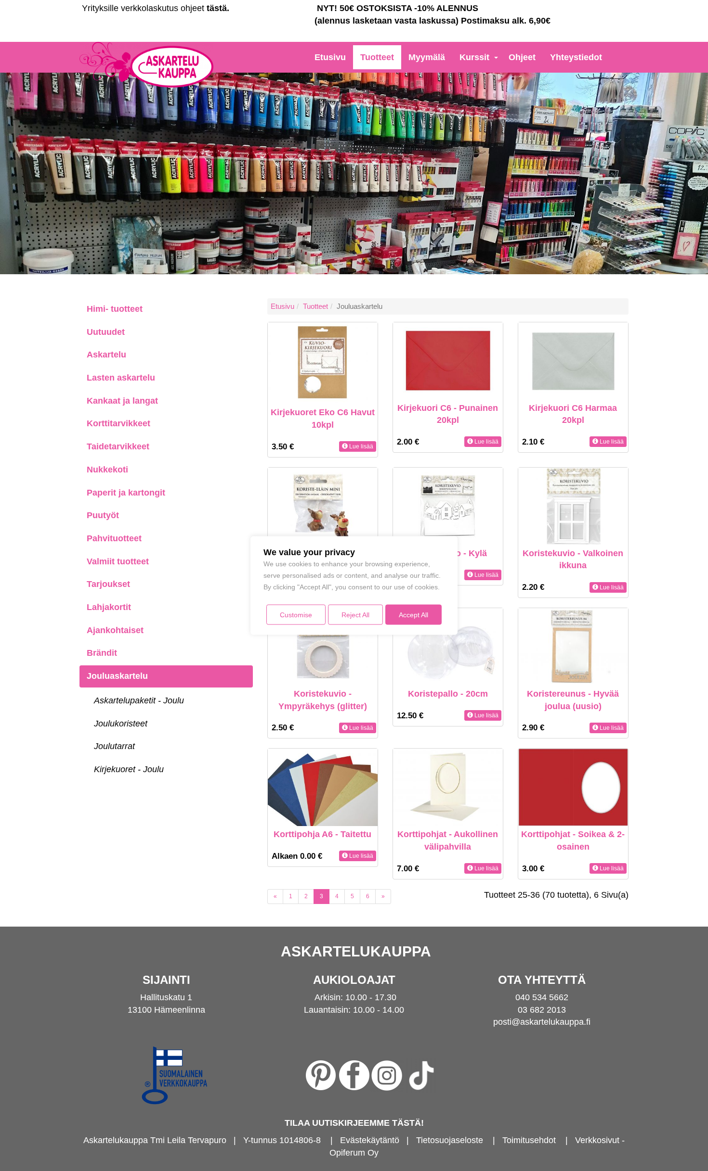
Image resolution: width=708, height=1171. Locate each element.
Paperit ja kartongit (126, 492)
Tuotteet (377, 57)
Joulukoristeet (120, 723)
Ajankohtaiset (115, 630)
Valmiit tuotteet (118, 561)
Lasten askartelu (121, 377)
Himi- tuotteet (115, 309)
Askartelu (106, 354)
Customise (296, 615)
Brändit (102, 653)
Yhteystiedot (576, 57)
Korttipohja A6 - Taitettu (322, 834)
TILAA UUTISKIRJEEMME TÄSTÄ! (354, 1123)
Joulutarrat (114, 746)
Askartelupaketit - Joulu (139, 700)
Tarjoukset (108, 584)
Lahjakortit (109, 607)
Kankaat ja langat (122, 401)
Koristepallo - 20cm (448, 694)
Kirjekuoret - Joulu (129, 769)
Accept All (413, 615)
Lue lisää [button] (360, 446)
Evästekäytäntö (369, 1140)
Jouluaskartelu (117, 676)
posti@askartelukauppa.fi (541, 1022)
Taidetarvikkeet (118, 446)
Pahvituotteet (114, 538)
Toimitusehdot (529, 1140)
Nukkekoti (107, 469)
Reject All (355, 615)
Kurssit (474, 57)
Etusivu (330, 57)
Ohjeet (522, 57)
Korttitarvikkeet (118, 423)
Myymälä (426, 57)
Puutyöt (103, 515)
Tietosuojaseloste (449, 1140)
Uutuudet (106, 332)
